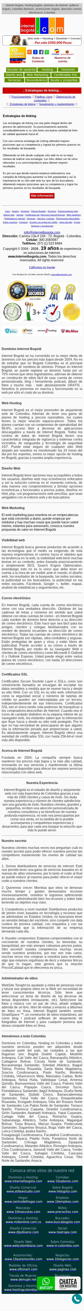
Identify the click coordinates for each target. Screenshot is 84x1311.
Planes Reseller (38, 211)
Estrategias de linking (22, 104)
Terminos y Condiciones (42, 226)
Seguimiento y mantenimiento (56, 104)
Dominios (25, 211)
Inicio (7, 211)
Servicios (52, 211)
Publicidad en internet (14, 218)
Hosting (15, 211)
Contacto (23, 222)
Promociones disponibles (68, 218)
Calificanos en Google (42, 267)
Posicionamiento (21, 96)
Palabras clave (43, 96)
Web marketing (74, 215)
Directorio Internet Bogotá (53, 215)
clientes (19, 215)
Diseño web (8, 215)
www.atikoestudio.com (61, 274)
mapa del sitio (65, 222)
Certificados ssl (32, 215)
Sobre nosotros (10, 222)
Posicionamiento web (68, 211)
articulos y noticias (45, 218)
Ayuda (77, 222)
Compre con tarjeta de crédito (43, 222)
